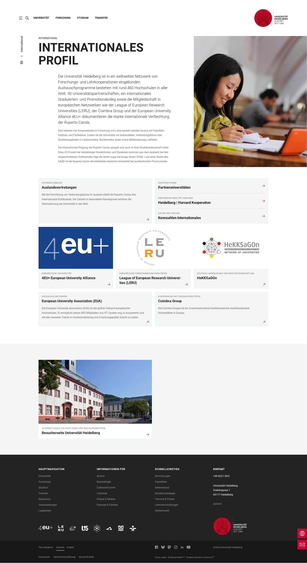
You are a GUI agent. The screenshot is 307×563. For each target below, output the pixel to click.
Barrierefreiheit (86, 557)
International (162, 487)
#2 (213, 557)
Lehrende (102, 493)
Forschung (63, 17)
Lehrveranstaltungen (166, 504)
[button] (66, 469)
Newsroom (45, 499)
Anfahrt (217, 503)
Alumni (101, 476)
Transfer (101, 17)
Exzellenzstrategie (165, 493)
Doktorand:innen (106, 487)
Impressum (44, 557)
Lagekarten (45, 510)
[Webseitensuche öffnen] (29, 18)
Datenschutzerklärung (64, 557)
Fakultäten (161, 481)
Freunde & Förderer (107, 504)
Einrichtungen (162, 476)
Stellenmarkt (162, 510)
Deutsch (60, 547)
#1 (184, 557)
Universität (41, 17)
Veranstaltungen (48, 504)
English (70, 547)
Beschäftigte (104, 481)
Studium (82, 17)
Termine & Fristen (165, 499)
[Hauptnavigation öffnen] (22, 18)
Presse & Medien (106, 499)
